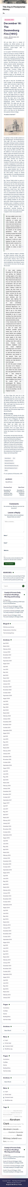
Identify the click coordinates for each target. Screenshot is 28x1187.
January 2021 (6, 684)
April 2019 (5, 745)
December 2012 (7, 965)
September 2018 (7, 765)
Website (6, 550)
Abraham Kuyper (13, 1135)
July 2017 (5, 806)
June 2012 (5, 983)
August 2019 (6, 733)
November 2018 (7, 759)
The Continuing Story (8, 633)
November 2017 (7, 794)
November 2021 (7, 655)
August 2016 (6, 838)
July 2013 (5, 945)
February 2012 (6, 994)
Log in (6, 1040)
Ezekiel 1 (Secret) (7, 615)
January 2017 (6, 823)
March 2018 (6, 782)
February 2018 (6, 785)
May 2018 (5, 777)
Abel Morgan (11, 1116)
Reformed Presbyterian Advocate (11, 465)
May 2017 (5, 811)
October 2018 (6, 762)
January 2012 (6, 997)
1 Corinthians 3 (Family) (9, 610)
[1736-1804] (9, 1141)
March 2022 (6, 646)
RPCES (6, 470)
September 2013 (7, 939)
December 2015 (7, 861)
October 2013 (6, 936)
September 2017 (7, 800)
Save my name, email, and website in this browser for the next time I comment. (13, 558)
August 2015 (6, 872)
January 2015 (6, 893)
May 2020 (5, 707)
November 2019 (7, 724)
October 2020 (7, 692)
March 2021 (6, 678)
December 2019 (7, 721)
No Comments (9, 38)
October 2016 (6, 832)
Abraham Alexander (15, 1132)
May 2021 (5, 672)
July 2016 (5, 840)
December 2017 (7, 791)
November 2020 (7, 689)
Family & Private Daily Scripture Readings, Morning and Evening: (12, 595)
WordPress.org (8, 1049)
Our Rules (5, 1011)
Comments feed (9, 1046)
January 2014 (6, 928)
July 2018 (5, 771)
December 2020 (7, 687)
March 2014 (6, 922)
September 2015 (7, 870)
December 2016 (7, 826)
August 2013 (6, 942)
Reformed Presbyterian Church (11, 468)
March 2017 (6, 817)
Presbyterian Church (9, 460)
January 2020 (6, 719)
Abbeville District (17, 1111)
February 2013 (6, 960)
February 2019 (6, 750)
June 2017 (5, 809)
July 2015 (5, 875)
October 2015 (6, 867)
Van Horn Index (7, 1019)
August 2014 (6, 907)
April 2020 (6, 710)
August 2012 (6, 977)
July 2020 (5, 701)
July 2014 (5, 910)
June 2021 (5, 669)
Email (6, 543)
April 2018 (5, 779)
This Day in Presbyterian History (14, 8)
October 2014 (6, 901)
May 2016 (5, 846)
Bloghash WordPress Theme (14, 1184)
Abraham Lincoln (11, 1129)
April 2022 (6, 643)
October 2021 (6, 657)
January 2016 (6, 858)
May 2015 (5, 881)
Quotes (5, 1013)
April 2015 (5, 884)
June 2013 (5, 948)
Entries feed (8, 1043)
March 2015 (6, 887)
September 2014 (7, 904)
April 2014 (5, 919)
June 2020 (5, 704)
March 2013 (6, 957)
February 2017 (6, 820)
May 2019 (5, 742)
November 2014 (7, 899)
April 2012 (5, 989)
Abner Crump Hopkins (15, 1124)
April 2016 (5, 849)
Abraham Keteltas (15, 1112)
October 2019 (6, 727)
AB (7, 1132)
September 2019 (7, 730)
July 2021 (5, 666)
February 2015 (6, 890)
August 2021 (6, 663)
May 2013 (5, 951)
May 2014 (5, 916)
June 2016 (5, 843)
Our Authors (6, 1008)
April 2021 (5, 675)
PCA (14, 458)
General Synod (8, 458)
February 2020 (7, 716)
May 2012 (5, 986)
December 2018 (7, 756)
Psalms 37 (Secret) (8, 606)
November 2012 (7, 968)
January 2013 (6, 962)
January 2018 (6, 788)
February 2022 (7, 649)
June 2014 (5, 913)
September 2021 (7, 660)
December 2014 (7, 896)
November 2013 (7, 933)
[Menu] (3, 13)
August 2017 (6, 803)
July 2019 (5, 736)
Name (6, 535)
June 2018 (5, 774)
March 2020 (6, 713)
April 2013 (5, 954)
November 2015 (7, 864)
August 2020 (6, 698)
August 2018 (6, 768)
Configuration (6, 600)
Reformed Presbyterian (9, 463)
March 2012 (6, 991)
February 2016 (6, 855)
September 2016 (7, 835)
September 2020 (7, 695)
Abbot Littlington (6, 1112)
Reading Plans (6, 1016)
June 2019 (5, 739)
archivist (8, 479)
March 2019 (6, 747)
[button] (8, 482)
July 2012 (5, 980)
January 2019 (6, 753)
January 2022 (6, 652)
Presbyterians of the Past (9, 630)
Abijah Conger (6, 1135)
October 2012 (6, 971)
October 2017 (6, 797)
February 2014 (7, 925)
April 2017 (5, 814)
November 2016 (7, 829)
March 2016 (6, 852)
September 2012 (7, 974)
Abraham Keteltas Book (8, 1110)
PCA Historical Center (8, 627)
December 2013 (9, 19)
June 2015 (5, 878)
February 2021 (6, 681)
